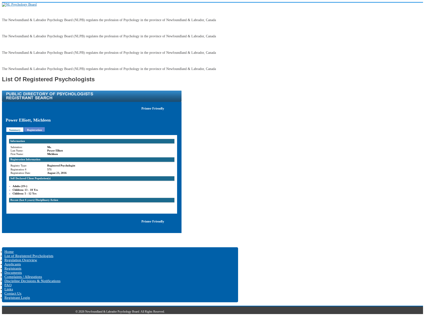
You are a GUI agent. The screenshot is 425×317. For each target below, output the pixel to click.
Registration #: (19, 169)
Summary (15, 129)
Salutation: (17, 147)
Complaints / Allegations (23, 277)
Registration (34, 129)
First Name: (17, 153)
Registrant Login (17, 298)
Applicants (12, 264)
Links (8, 289)
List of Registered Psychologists (28, 256)
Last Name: (17, 150)
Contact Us (12, 293)
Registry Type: (19, 165)
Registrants (12, 268)
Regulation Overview (20, 260)
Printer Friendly (152, 108)
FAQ (8, 285)
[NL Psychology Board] (19, 4)
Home (9, 252)
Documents (13, 273)
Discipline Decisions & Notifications (32, 281)
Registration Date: (21, 172)
